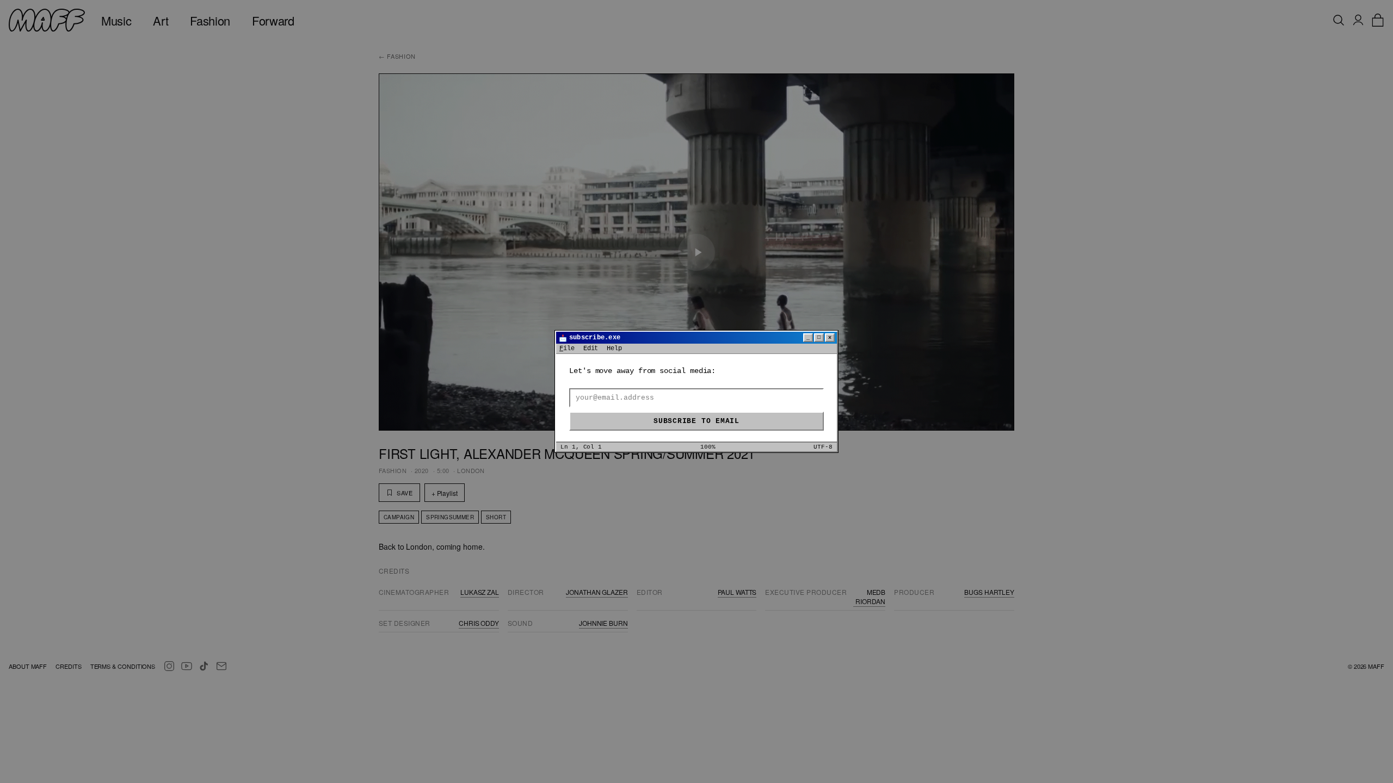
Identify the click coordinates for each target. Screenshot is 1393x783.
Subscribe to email (696, 421)
